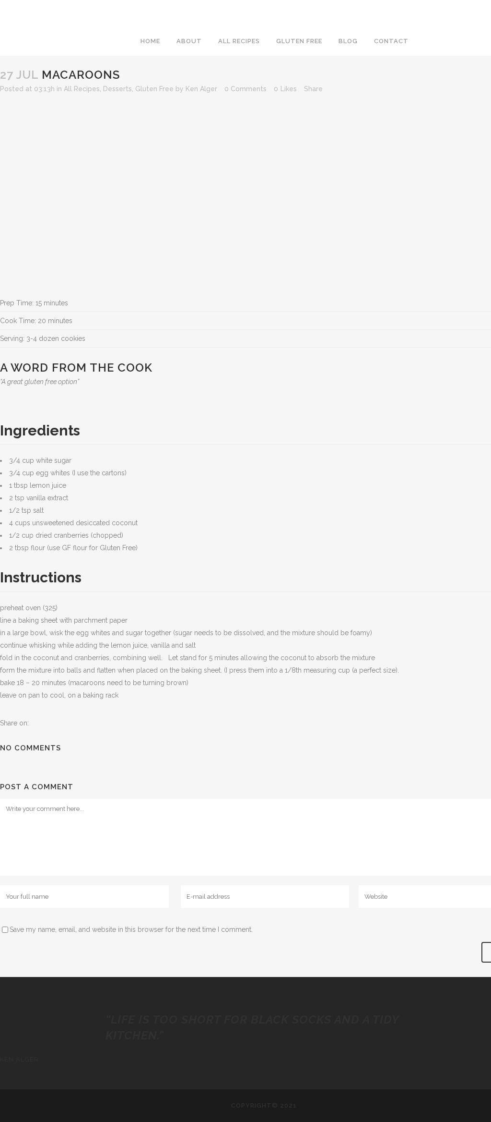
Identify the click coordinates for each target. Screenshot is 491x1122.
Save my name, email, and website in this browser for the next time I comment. (131, 929)
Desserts (117, 89)
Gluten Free (154, 89)
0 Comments (245, 89)
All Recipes (82, 89)
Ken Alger (201, 89)
